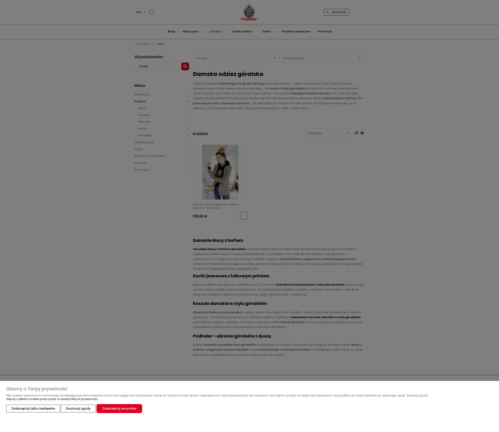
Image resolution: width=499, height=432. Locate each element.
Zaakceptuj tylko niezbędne (33, 408)
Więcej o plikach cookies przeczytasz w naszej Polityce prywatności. (52, 399)
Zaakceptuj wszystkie (119, 408)
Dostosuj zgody (78, 408)
